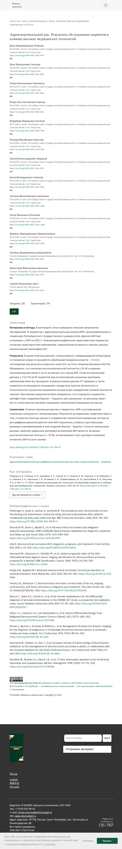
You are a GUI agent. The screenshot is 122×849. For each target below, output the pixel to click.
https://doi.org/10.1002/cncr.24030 (28, 564)
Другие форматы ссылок (26, 494)
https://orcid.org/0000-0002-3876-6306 (27, 243)
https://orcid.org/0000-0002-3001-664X (27, 93)
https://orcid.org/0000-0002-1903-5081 (27, 74)
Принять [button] (107, 841)
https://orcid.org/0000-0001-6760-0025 (27, 187)
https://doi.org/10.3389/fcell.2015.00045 (54, 547)
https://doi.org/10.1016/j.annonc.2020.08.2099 (35, 538)
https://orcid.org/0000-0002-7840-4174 (27, 55)
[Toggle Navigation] (106, 5)
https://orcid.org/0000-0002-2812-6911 (27, 275)
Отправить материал (79, 749)
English (14, 779)
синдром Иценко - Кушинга (95, 461)
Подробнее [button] (49, 844)
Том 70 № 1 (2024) (19, 21)
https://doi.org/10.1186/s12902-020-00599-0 (34, 521)
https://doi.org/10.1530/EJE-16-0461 (29, 637)
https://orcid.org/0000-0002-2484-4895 (27, 225)
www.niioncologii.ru (25, 816)
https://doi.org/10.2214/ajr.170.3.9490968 (32, 666)
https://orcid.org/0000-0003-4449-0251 (27, 149)
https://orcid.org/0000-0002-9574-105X (27, 259)
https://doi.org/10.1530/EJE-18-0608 (40, 653)
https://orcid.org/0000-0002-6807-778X (27, 131)
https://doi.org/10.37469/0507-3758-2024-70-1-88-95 (35, 447)
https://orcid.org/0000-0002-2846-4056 (27, 206)
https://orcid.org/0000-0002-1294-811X (27, 168)
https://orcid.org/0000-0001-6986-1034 (27, 112)
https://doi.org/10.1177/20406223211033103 (64, 590)
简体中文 (14, 783)
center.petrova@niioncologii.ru (35, 812)
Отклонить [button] (88, 841)
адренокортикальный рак (25, 461)
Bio (11, 58)
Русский (14, 786)
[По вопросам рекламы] (16, 747)
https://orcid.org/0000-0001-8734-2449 (27, 290)
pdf (14, 311)
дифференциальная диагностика (59, 461)
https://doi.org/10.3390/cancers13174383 (32, 620)
